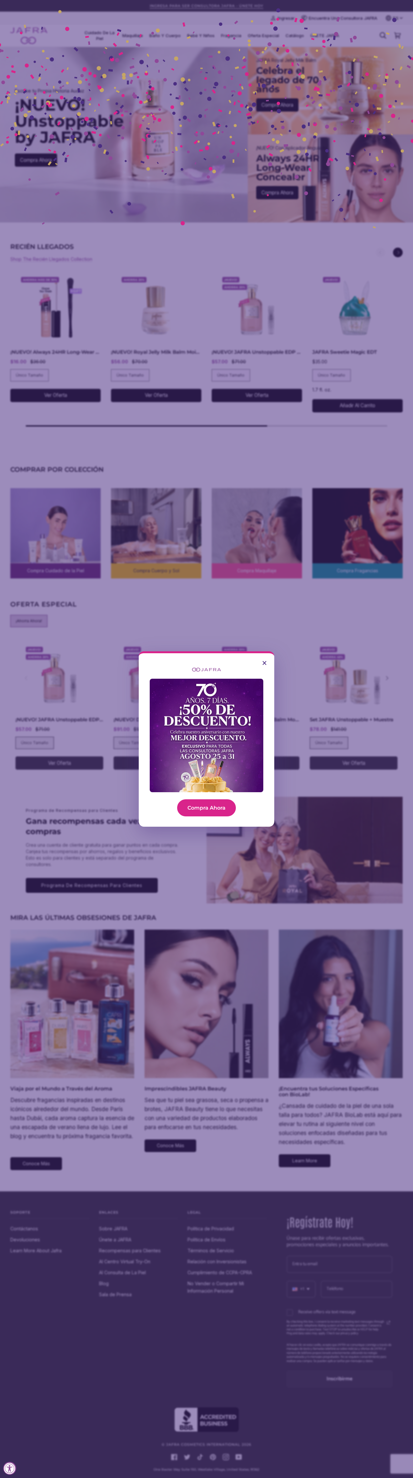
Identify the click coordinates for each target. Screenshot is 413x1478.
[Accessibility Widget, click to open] (9, 1468)
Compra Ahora (206, 808)
